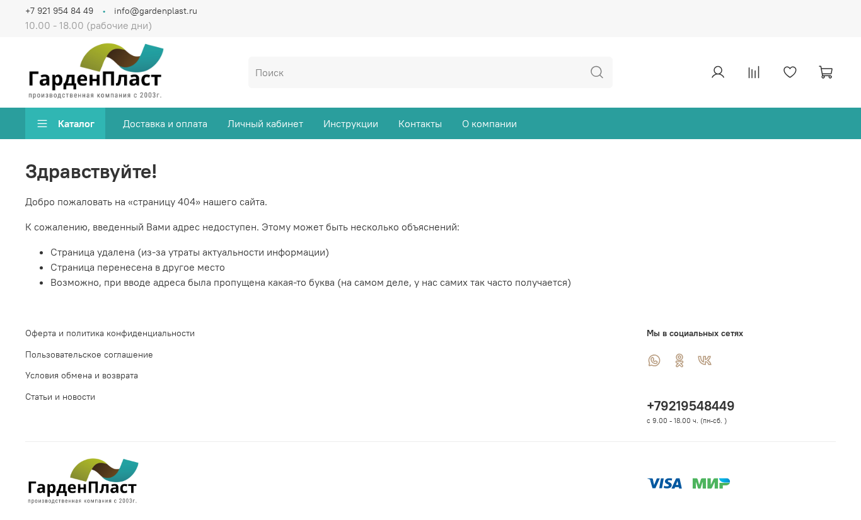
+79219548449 (691, 405)
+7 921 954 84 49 (59, 10)
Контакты (420, 123)
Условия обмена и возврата (81, 375)
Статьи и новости (60, 396)
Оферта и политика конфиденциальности (110, 333)
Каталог (76, 123)
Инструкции (350, 123)
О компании (489, 123)
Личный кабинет (265, 123)
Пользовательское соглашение (89, 354)
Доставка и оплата (165, 123)
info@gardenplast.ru (155, 10)
